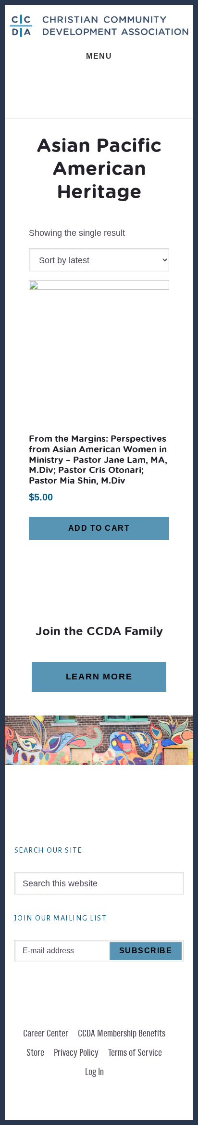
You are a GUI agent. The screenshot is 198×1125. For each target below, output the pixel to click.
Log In (94, 1072)
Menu (99, 56)
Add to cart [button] (99, 528)
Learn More (99, 676)
